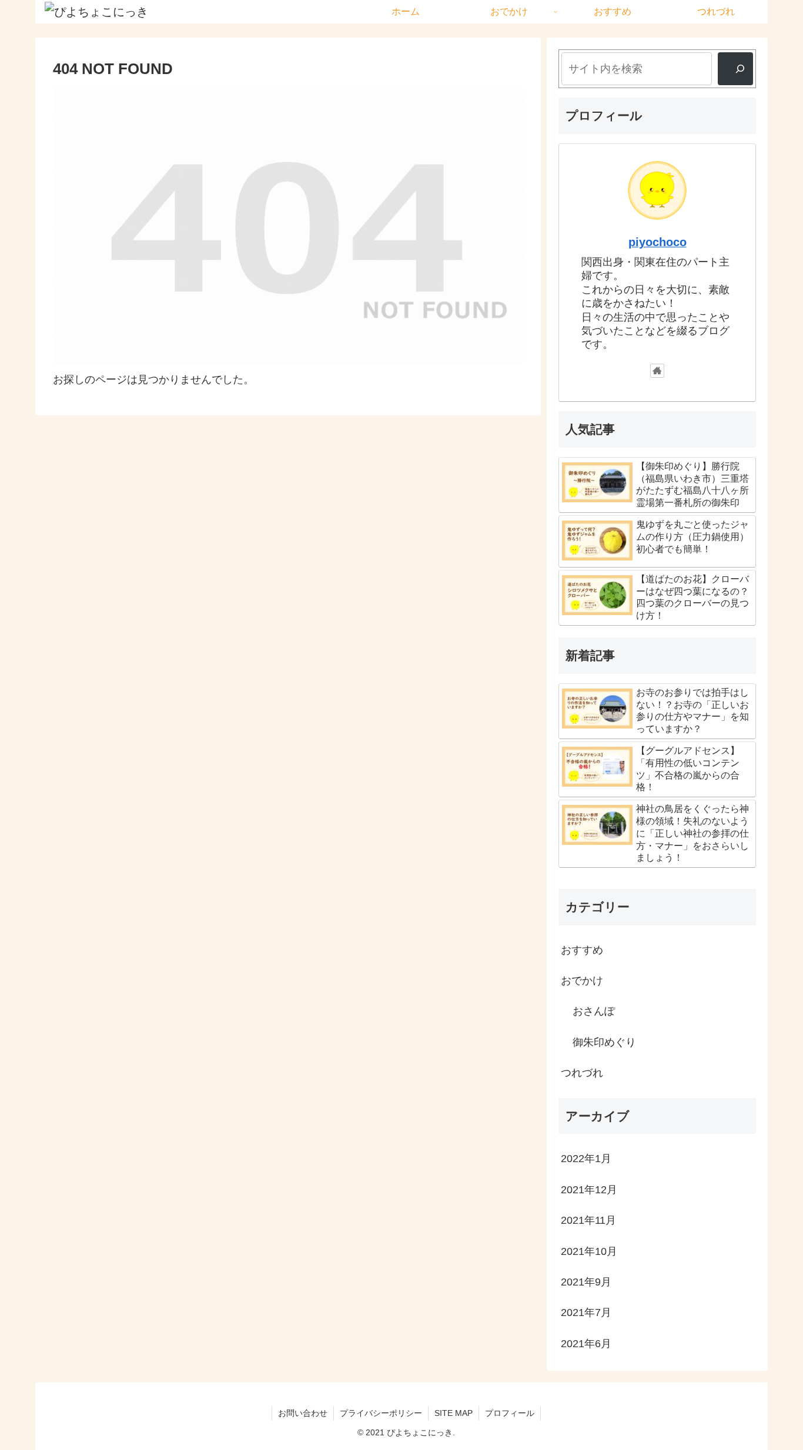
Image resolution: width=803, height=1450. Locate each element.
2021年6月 (586, 1344)
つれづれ (582, 1073)
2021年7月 (586, 1312)
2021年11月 (588, 1220)
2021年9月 (586, 1282)
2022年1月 (586, 1158)
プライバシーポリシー (381, 1413)
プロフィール (509, 1413)
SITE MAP (453, 1413)
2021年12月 (589, 1190)
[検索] (735, 68)
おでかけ (582, 980)
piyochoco (657, 242)
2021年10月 (589, 1251)
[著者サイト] (657, 371)
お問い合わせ (302, 1413)
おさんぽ (594, 1011)
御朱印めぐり (604, 1042)
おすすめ (582, 950)
